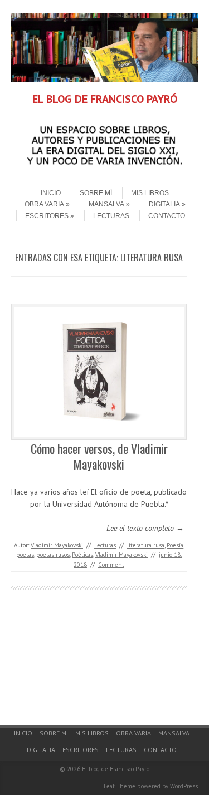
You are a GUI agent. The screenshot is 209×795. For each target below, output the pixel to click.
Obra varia (44, 204)
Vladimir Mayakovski (57, 545)
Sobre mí (96, 193)
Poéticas (82, 555)
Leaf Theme (119, 786)
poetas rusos (53, 555)
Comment (111, 565)
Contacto (166, 216)
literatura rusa (145, 545)
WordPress (184, 786)
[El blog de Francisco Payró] (104, 80)
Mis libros (150, 193)
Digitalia (164, 204)
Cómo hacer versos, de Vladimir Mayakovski (99, 456)
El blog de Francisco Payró (115, 769)
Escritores (47, 216)
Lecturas (111, 216)
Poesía (175, 545)
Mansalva (106, 204)
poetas (25, 555)
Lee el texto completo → (145, 528)
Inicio (51, 193)
